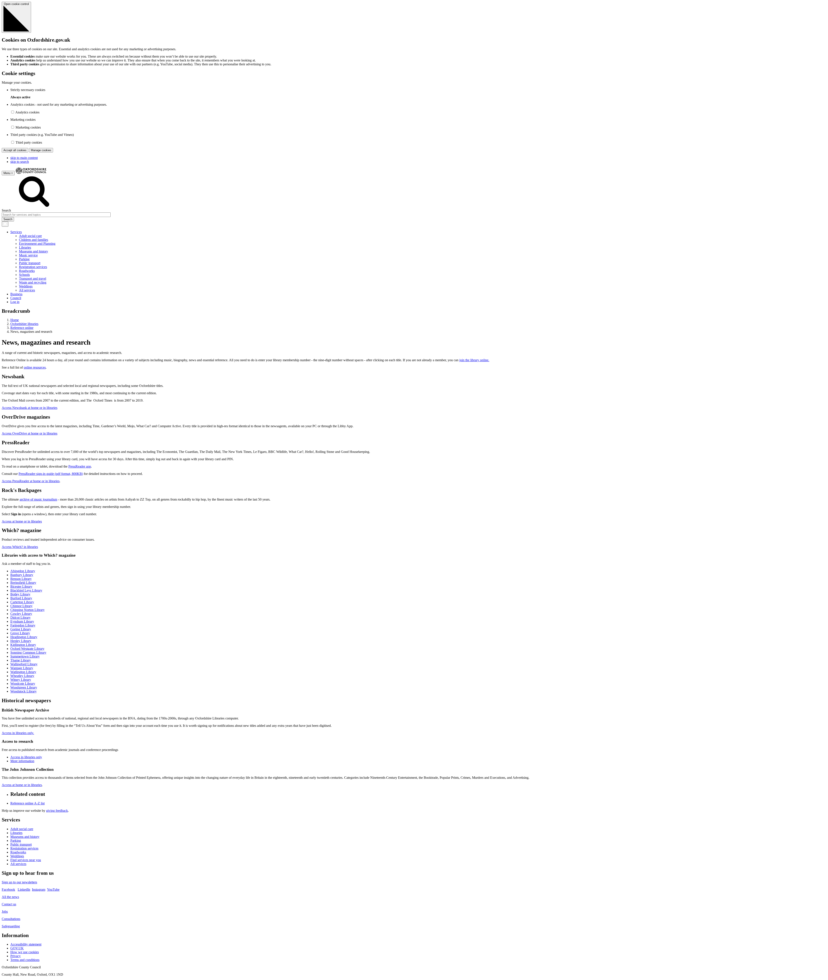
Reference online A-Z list (27, 803)
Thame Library (20, 660)
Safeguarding (11, 926)
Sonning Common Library (28, 652)
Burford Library (21, 598)
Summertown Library (25, 656)
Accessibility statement (25, 944)
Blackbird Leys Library (26, 590)
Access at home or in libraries (22, 521)
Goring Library (20, 629)
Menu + (8, 173)
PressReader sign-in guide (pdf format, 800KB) (51, 474)
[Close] (5, 224)
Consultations (11, 919)
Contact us (9, 904)
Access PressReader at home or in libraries (31, 481)
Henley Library (20, 641)
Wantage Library (21, 668)
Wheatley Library (22, 676)
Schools (24, 274)
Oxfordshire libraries (24, 324)
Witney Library (20, 680)
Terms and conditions (24, 960)
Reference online (21, 328)
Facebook (8, 889)
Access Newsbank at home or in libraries (29, 408)
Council (15, 298)
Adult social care (30, 236)
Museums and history (33, 251)
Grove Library (20, 633)
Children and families (33, 240)
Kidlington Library (23, 645)
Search (6, 210)
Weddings (26, 286)
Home (14, 320)
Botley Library (20, 594)
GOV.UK (17, 948)
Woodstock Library (23, 691)
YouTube (53, 889)
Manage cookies (41, 150)
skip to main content (24, 158)
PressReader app (79, 466)
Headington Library (23, 637)
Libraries (25, 247)
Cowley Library (21, 614)
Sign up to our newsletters (19, 882)
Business (16, 294)
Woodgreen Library (23, 687)
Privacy (15, 956)
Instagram (38, 889)
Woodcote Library (22, 683)
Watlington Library (23, 672)
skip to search (19, 161)
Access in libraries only (26, 757)
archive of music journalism (38, 499)
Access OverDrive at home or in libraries (29, 433)
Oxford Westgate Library (27, 648)
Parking (24, 259)
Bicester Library (21, 586)
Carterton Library (22, 602)
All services (27, 290)
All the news (10, 897)
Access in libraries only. (18, 733)
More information (22, 761)
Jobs (5, 911)
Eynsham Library (22, 621)
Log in (14, 302)
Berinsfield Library (23, 582)
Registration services (33, 267)
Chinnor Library (21, 606)
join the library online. (474, 360)
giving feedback (57, 810)
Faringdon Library (22, 625)
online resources (35, 367)
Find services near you (25, 860)
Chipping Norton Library (27, 610)
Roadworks (27, 271)
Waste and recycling (32, 282)
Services (16, 232)
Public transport (29, 263)
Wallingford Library (24, 664)
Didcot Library (20, 617)
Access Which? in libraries (20, 547)
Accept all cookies (15, 150)
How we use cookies (24, 952)
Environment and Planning (37, 243)
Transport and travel (32, 278)
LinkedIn (24, 889)
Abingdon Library (22, 571)
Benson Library (21, 579)
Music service (28, 255)
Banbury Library (21, 575)
